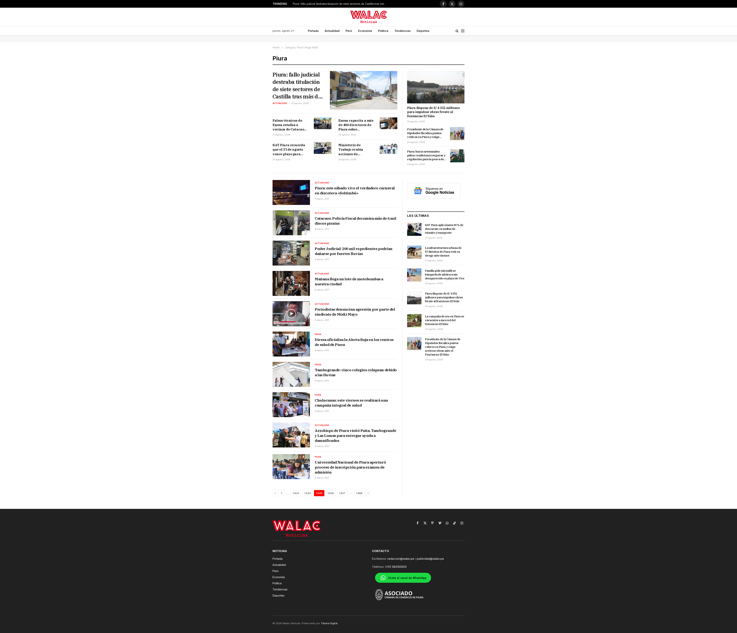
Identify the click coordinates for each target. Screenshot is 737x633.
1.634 (307, 493)
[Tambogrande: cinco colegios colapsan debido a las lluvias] (291, 374)
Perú (349, 30)
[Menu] (462, 31)
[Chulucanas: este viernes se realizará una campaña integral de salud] (291, 404)
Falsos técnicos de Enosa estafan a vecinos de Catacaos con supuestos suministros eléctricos (289, 125)
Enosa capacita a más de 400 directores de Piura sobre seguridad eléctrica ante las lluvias (355, 125)
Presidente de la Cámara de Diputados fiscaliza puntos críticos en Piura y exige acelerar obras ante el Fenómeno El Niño (425, 133)
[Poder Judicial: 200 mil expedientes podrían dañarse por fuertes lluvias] (291, 253)
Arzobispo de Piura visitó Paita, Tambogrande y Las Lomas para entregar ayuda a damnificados (355, 435)
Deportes (423, 30)
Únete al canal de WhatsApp (407, 577)
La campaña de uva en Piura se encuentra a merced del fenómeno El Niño (444, 320)
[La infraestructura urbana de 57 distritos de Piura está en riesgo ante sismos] (414, 252)
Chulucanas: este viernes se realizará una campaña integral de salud (351, 403)
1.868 (359, 493)
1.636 (331, 493)
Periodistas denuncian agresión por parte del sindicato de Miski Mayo (355, 312)
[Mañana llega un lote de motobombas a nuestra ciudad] (291, 283)
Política (383, 30)
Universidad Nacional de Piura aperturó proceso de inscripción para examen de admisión (350, 467)
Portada (313, 30)
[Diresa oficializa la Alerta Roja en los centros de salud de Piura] (291, 344)
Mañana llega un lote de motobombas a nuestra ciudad (349, 281)
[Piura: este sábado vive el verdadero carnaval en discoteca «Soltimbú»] (291, 192)
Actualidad (332, 30)
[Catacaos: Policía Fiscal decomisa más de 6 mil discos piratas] (291, 222)
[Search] (457, 31)
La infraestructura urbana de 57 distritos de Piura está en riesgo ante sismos (443, 251)
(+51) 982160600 (396, 566)
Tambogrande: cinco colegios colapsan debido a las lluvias (356, 372)
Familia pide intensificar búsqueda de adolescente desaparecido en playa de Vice (444, 274)
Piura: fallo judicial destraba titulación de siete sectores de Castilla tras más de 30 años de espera (297, 85)
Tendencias (402, 30)
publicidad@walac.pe (430, 558)
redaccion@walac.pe (400, 558)
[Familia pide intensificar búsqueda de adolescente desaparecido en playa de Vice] (414, 274)
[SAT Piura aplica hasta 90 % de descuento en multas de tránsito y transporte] (414, 229)
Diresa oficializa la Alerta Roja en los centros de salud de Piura (354, 342)
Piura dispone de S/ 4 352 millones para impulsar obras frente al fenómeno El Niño (433, 112)
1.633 (296, 493)
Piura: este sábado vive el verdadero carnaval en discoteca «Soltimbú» (355, 190)
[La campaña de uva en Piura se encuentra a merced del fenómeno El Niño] (414, 320)
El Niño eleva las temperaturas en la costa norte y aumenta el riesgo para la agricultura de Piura (341, 3)
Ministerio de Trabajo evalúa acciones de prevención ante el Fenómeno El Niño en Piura (355, 149)
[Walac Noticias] (368, 17)
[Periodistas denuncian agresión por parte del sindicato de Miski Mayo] (291, 313)
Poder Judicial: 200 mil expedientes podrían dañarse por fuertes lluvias (353, 251)
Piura (318, 334)
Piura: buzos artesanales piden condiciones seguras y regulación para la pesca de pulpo (426, 155)
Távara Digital (329, 623)
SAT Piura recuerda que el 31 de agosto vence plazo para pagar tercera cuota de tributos (289, 149)
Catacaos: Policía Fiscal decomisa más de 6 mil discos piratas (355, 221)
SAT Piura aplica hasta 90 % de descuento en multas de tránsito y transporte (444, 228)
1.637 (342, 493)
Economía (365, 30)
